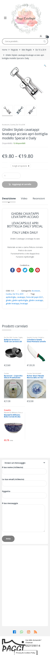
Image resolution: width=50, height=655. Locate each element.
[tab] (9, 199)
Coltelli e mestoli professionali (35, 338)
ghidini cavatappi (36, 300)
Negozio (14, 49)
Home (4, 49)
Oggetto (6, 491)
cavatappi (21, 297)
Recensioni (39, 198)
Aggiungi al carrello (21, 184)
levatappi (24, 303)
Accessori (5, 124)
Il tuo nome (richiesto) (12, 467)
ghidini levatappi (12, 303)
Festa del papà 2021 (34, 297)
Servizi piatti (36, 373)
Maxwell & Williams (10, 412)
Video (24, 198)
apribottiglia (11, 297)
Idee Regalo (27, 49)
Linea (5, 164)
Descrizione (9, 198)
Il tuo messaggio (10, 503)
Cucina (12, 124)
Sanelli (29, 337)
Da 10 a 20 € (40, 49)
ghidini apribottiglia (20, 300)
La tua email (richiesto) (13, 479)
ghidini (8, 300)
